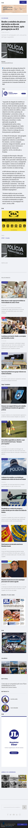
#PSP (3, 238)
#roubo (7, 238)
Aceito (22, 824)
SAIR (23, 2)
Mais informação (9, 826)
